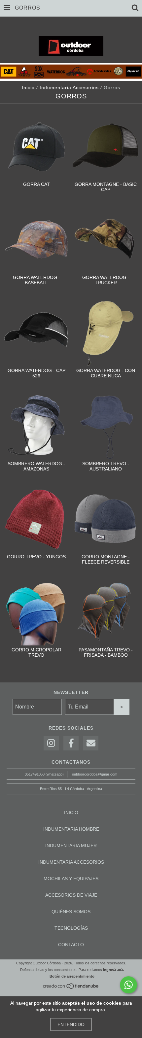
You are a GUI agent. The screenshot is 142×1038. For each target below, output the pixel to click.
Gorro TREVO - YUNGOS (36, 556)
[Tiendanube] (71, 988)
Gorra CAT (36, 184)
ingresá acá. (113, 970)
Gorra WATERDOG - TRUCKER (105, 280)
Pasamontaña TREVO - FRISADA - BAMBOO (106, 652)
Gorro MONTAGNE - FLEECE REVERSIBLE (106, 559)
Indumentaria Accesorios (69, 87)
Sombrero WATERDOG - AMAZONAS (36, 466)
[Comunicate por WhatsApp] (128, 984)
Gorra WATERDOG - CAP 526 (36, 373)
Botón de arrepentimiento (72, 976)
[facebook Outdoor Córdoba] (71, 743)
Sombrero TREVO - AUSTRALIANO (105, 466)
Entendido (71, 1024)
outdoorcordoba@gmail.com (94, 774)
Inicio (28, 87)
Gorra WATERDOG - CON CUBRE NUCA (105, 373)
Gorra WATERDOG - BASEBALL (36, 280)
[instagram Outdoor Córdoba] (51, 743)
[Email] (90, 743)
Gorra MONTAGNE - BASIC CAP (106, 187)
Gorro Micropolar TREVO (36, 652)
